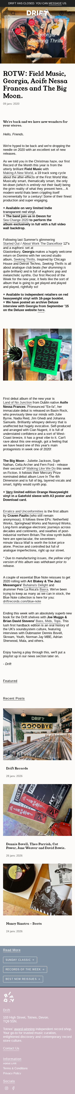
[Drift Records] (37, 734)
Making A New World (18, 173)
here (41, 310)
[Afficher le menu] (5, 13)
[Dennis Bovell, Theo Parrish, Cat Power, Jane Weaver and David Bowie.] (37, 810)
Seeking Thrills (24, 259)
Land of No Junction (17, 402)
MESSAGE (55, 3)
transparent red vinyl (19, 212)
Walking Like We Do (41, 468)
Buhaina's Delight (35, 585)
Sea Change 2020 (15, 220)
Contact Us (11, 1048)
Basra (44, 589)
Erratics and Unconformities (23, 511)
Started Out (11, 243)
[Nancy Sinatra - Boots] (37, 890)
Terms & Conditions (15, 1068)
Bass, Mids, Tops (48, 621)
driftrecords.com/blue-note (22, 601)
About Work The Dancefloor (42, 243)
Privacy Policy (12, 1073)
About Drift (9, 1063)
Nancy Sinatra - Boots (24, 923)
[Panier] (70, 13)
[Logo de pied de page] (9, 997)
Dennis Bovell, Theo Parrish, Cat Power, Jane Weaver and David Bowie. (36, 845)
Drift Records (17, 768)
